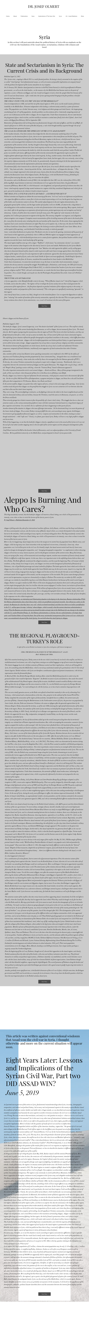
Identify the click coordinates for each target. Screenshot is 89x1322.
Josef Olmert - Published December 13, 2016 (20, 520)
